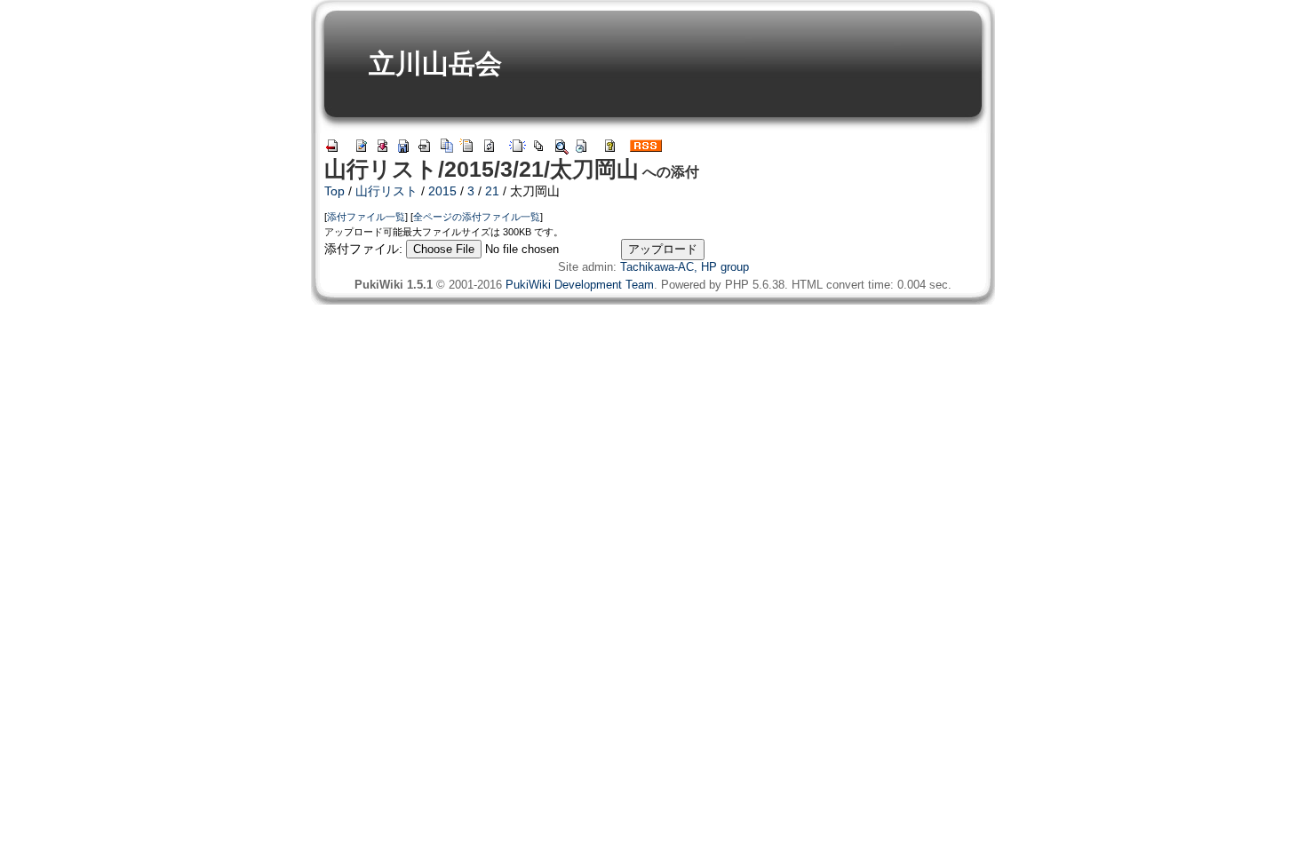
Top (334, 191)
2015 (442, 191)
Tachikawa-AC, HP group (684, 267)
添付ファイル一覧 (366, 216)
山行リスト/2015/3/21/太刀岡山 (481, 168)
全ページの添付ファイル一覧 (476, 216)
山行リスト (386, 191)
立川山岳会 (435, 63)
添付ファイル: (363, 249)
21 (492, 191)
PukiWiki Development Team (580, 284)
